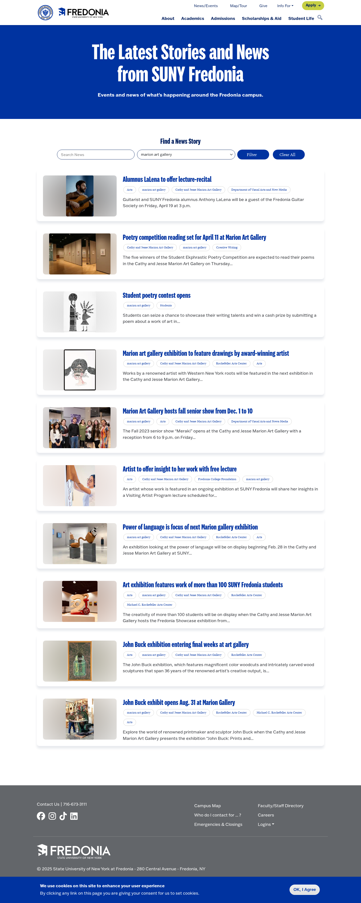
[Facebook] (42, 816)
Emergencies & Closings (218, 824)
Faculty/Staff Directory (281, 805)
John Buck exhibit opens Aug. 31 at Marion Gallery (179, 703)
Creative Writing (226, 247)
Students (166, 305)
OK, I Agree (304, 889)
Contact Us (48, 804)
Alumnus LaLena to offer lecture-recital (167, 180)
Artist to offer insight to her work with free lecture (180, 469)
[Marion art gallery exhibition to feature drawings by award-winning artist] (80, 369)
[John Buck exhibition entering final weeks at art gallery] (80, 661)
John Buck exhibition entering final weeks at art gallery (186, 645)
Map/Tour (238, 5)
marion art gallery (154, 189)
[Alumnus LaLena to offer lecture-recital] (79, 195)
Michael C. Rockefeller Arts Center (149, 604)
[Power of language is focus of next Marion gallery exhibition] (80, 543)
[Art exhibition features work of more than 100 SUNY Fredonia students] (80, 601)
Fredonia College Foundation (217, 479)
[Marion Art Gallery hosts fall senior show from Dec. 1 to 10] (80, 427)
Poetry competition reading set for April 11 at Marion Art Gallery (194, 238)
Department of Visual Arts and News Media (259, 421)
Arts (129, 189)
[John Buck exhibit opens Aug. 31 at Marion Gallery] (80, 719)
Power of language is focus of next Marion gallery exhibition (190, 527)
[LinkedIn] (75, 816)
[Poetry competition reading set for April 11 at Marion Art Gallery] (80, 253)
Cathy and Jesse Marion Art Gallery (198, 189)
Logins (264, 824)
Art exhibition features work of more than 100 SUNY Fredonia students (203, 585)
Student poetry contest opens (157, 296)
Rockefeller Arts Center (231, 363)
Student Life (301, 18)
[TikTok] (64, 816)
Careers (266, 814)
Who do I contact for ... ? (217, 814)
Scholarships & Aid (261, 18)
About (168, 18)
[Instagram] (53, 816)
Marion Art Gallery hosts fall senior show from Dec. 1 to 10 (188, 411)
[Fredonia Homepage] (74, 12)
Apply (311, 5)
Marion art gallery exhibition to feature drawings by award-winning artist (206, 354)
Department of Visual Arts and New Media (259, 189)
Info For (284, 5)
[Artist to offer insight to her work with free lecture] (80, 485)
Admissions (223, 18)
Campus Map (207, 805)
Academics (192, 18)
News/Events (206, 5)
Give (263, 5)
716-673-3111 (75, 804)
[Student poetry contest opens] (80, 311)
